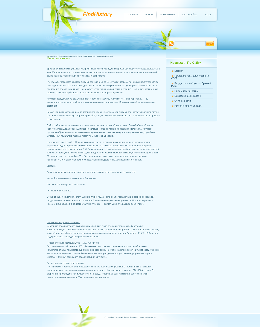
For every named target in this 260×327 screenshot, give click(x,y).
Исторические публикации (188, 105)
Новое (149, 14)
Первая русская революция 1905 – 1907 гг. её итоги (73, 243)
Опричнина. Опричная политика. (63, 222)
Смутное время (182, 101)
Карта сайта (189, 14)
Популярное (167, 14)
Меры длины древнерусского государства (77, 56)
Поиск (207, 14)
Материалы (52, 56)
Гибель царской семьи (186, 91)
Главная (133, 14)
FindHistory (97, 14)
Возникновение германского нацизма (65, 263)
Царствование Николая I (187, 96)
